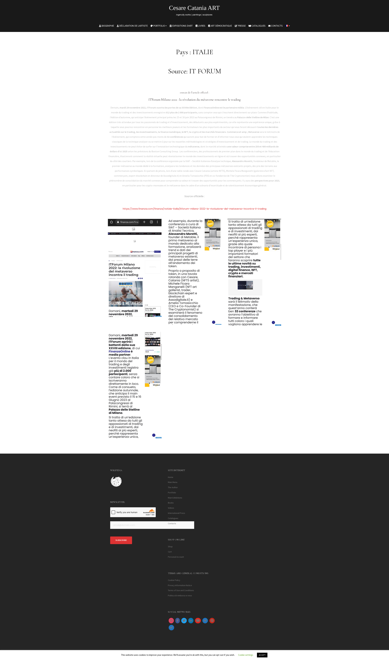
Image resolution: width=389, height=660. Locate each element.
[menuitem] (287, 26)
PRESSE (241, 26)
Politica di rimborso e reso (180, 595)
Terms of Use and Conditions (181, 590)
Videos (171, 508)
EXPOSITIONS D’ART (182, 26)
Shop (170, 546)
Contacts (172, 523)
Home (170, 477)
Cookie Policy (174, 580)
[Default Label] (191, 620)
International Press (176, 513)
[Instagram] (171, 620)
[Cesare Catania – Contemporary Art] (194, 11)
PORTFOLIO (159, 26)
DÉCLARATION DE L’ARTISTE (133, 26)
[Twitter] (184, 620)
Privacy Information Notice (180, 585)
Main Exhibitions (175, 497)
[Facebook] (178, 620)
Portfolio (172, 492)
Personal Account (176, 557)
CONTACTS (276, 26)
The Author (173, 487)
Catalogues (173, 518)
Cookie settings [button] (245, 654)
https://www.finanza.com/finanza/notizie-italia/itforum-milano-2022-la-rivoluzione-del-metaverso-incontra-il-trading (194, 209)
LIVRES (201, 26)
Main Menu (172, 482)
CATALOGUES (258, 26)
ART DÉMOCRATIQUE (221, 26)
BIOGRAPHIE (107, 26)
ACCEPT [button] (262, 655)
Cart (170, 551)
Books (171, 502)
